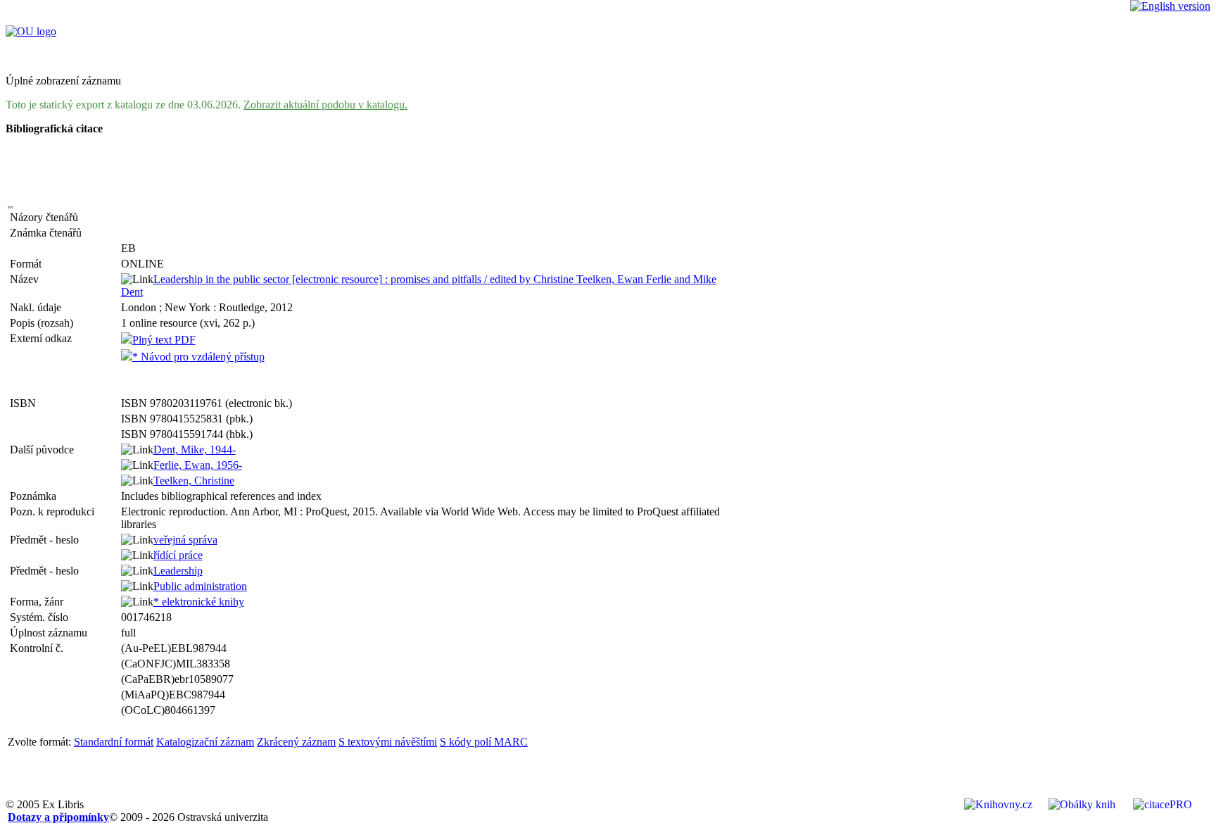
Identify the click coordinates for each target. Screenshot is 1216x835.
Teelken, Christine (193, 480)
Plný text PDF (164, 340)
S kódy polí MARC (484, 742)
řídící (178, 555)
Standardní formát (113, 742)
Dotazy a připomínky (58, 817)
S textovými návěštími (387, 742)
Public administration (200, 586)
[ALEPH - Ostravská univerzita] (31, 31)
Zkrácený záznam (296, 742)
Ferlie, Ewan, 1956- (197, 465)
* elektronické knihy (198, 602)
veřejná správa (185, 540)
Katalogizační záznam (205, 742)
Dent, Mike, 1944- (194, 450)
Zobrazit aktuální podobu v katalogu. (325, 105)
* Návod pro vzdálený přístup (198, 357)
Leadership (178, 571)
